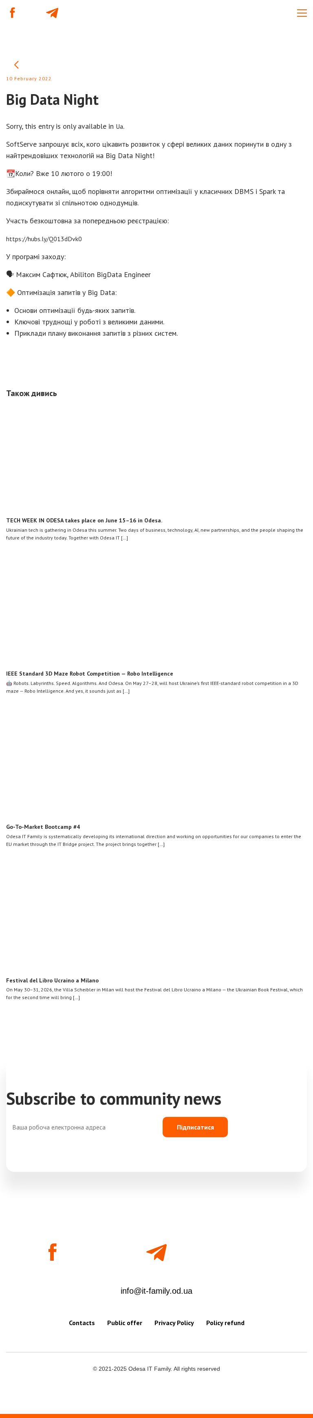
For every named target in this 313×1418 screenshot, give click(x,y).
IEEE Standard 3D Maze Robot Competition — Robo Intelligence (89, 673)
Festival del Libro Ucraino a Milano (52, 980)
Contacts (82, 1323)
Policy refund (225, 1323)
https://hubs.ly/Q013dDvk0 (44, 239)
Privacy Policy (174, 1323)
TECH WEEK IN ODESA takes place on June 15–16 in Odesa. (84, 520)
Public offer (124, 1323)
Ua (119, 126)
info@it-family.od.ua (156, 1290)
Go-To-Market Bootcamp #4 (43, 826)
